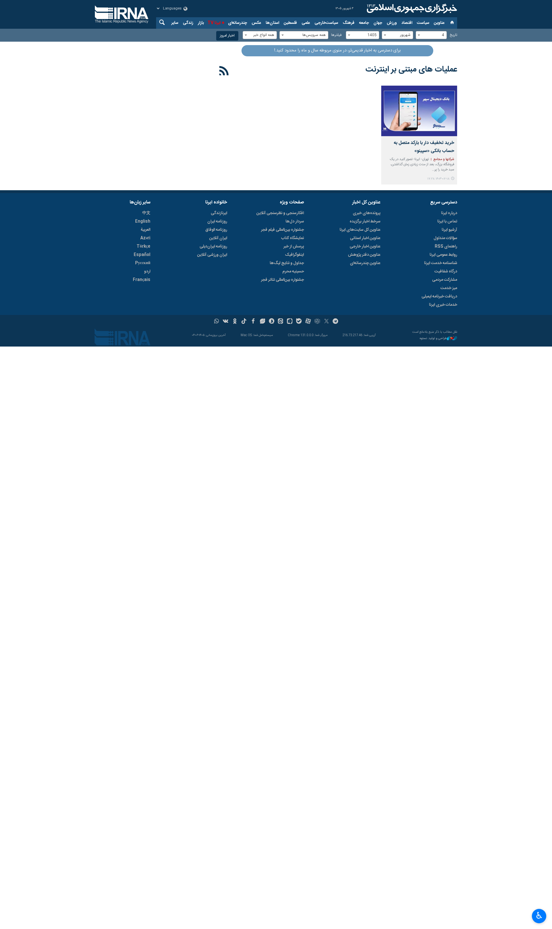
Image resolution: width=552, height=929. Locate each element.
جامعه (364, 23)
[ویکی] (225, 321)
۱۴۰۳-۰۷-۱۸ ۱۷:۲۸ (438, 179)
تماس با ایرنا (447, 221)
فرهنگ (348, 23)
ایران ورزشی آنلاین (212, 254)
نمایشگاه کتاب (292, 238)
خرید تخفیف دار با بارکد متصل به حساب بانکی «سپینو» (424, 147)
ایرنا (411, 8)
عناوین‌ (439, 23)
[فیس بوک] (253, 321)
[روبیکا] (317, 321)
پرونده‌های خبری (366, 213)
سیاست (423, 23)
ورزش (392, 23)
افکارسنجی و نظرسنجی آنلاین (280, 213)
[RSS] (224, 71)
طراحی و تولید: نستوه (433, 338)
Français (141, 279)
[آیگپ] (290, 321)
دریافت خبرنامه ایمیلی (439, 296)
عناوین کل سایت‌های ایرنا (360, 229)
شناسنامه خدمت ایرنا (440, 263)
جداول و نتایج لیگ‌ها (287, 263)
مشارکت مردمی (444, 279)
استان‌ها (272, 23)
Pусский (142, 263)
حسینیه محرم (293, 271)
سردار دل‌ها (294, 221)
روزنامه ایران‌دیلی (213, 246)
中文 (146, 213)
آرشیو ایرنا (449, 229)
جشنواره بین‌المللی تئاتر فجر (282, 279)
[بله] (299, 321)
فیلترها (336, 35)
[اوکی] (235, 321)
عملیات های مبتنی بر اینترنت (411, 69)
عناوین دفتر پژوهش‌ (364, 254)
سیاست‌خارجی (326, 23)
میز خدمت (448, 288)
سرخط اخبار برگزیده (365, 221)
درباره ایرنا (449, 213)
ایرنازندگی (219, 213)
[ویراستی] (262, 321)
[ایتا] (281, 321)
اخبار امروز (227, 36)
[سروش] (271, 321)
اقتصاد (406, 23)
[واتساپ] (217, 321)
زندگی (188, 23)
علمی (306, 23)
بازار (201, 23)
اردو (147, 271)
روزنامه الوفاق (216, 229)
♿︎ (539, 915)
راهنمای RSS (446, 246)
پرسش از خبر (293, 246)
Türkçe (143, 246)
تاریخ (453, 35)
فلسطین (290, 23)
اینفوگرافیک (294, 254)
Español (142, 254)
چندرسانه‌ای (237, 23)
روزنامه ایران (217, 221)
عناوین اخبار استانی (365, 238)
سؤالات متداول (445, 238)
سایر (174, 23)
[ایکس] (326, 321)
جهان (377, 23)
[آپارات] (308, 321)
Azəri (145, 238)
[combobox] (431, 35)
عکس (256, 23)
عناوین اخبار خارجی (365, 246)
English (142, 221)
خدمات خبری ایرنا (443, 304)
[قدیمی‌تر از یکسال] (419, 111)
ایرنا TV (214, 23)
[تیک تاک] (244, 321)
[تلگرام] (336, 321)
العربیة (145, 229)
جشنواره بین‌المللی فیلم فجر (282, 229)
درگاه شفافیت (445, 271)
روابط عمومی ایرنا (443, 254)
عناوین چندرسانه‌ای (365, 263)
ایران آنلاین (218, 238)
